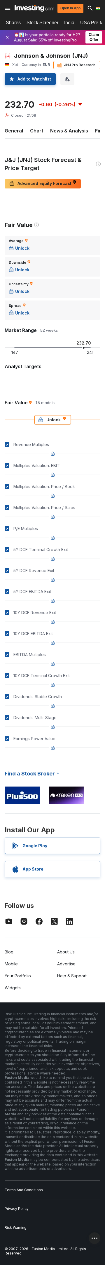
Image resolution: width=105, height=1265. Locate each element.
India (69, 22)
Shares (13, 22)
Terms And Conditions (24, 1190)
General (14, 131)
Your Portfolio (18, 975)
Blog (9, 951)
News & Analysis (69, 131)
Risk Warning (16, 1227)
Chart (36, 131)
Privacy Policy (17, 1208)
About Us (66, 951)
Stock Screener (42, 22)
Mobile (11, 963)
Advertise (66, 963)
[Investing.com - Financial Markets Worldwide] (34, 8)
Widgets (13, 987)
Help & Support (72, 975)
